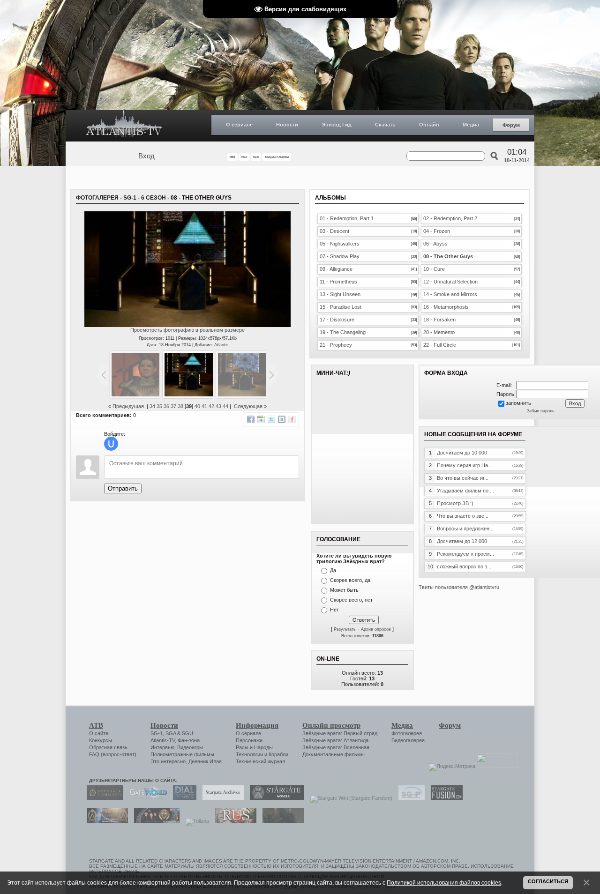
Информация (257, 725)
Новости (287, 124)
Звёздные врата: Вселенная (335, 747)
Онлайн (429, 124)
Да (333, 570)
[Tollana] (195, 821)
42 (211, 406)
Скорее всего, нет (351, 600)
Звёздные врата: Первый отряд (339, 733)
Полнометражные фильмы (182, 754)
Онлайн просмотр (331, 725)
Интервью (162, 747)
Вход (146, 156)
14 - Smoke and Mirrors (450, 294)
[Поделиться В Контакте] (281, 419)
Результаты (345, 629)
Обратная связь (108, 747)
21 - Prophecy (336, 345)
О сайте (98, 733)
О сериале (239, 124)
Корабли (278, 754)
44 (225, 406)
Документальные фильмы (333, 754)
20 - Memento (439, 332)
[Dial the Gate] (182, 798)
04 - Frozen (436, 231)
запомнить (518, 403)
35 (159, 406)
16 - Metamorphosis (446, 307)
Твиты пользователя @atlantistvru (459, 587)
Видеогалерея (408, 740)
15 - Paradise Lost (340, 307)
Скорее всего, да (350, 580)
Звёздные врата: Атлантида (335, 740)
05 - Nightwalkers (340, 243)
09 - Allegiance (336, 269)
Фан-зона (189, 740)
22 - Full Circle (439, 345)
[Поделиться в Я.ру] (292, 419)
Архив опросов (376, 629)
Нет (334, 609)
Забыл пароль (541, 411)
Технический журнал (260, 761)
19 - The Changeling (343, 332)
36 (166, 406)
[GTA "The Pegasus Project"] (281, 821)
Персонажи (249, 740)
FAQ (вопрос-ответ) (112, 754)
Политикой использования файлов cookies (444, 882)
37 (173, 406)
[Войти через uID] (111, 444)
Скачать (385, 124)
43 (218, 406)
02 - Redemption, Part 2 (450, 218)
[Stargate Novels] (274, 798)
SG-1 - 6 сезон (144, 197)
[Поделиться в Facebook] (251, 419)
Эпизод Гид (337, 124)
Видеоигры (190, 747)
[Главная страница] (124, 126)
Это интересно (168, 761)
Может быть (344, 590)
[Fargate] (233, 821)
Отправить (123, 488)
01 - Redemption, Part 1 (347, 218)
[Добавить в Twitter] (271, 419)
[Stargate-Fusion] (444, 798)
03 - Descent (334, 231)
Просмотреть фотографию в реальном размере (187, 330)
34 (152, 406)
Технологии (249, 754)
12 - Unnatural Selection (450, 281)
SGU (187, 733)
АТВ (96, 725)
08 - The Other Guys (448, 256)
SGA (170, 733)
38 (180, 406)
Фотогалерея (97, 197)
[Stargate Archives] (221, 798)
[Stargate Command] (102, 798)
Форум (511, 125)
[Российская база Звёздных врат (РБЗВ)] (154, 821)
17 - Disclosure (337, 319)
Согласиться (548, 881)
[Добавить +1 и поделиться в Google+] (261, 419)
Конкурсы (100, 740)
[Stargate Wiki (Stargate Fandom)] (349, 798)
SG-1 (156, 733)
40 (197, 406)
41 (204, 406)
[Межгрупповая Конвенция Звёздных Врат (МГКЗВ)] (105, 821)
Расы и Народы (254, 747)
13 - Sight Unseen (340, 294)
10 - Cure (434, 269)
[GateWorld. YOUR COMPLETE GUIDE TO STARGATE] (146, 798)
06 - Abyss (435, 243)
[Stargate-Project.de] (409, 798)
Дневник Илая (205, 761)
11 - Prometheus (338, 281)
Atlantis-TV (162, 740)
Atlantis (221, 345)
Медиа (471, 124)
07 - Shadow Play (340, 256)
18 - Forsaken (439, 319)
